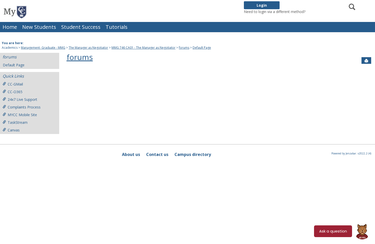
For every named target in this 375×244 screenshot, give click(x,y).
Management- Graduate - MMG (43, 47)
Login (262, 5)
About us (131, 154)
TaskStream (18, 122)
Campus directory (192, 154)
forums (184, 47)
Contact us (157, 154)
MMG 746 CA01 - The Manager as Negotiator (143, 47)
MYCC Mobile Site (22, 114)
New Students (39, 26)
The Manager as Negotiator (88, 47)
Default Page (202, 47)
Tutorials (117, 26)
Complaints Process (24, 107)
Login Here (315, 11)
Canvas (14, 130)
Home (10, 26)
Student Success (81, 26)
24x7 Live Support (22, 99)
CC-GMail (15, 84)
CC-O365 (15, 91)
